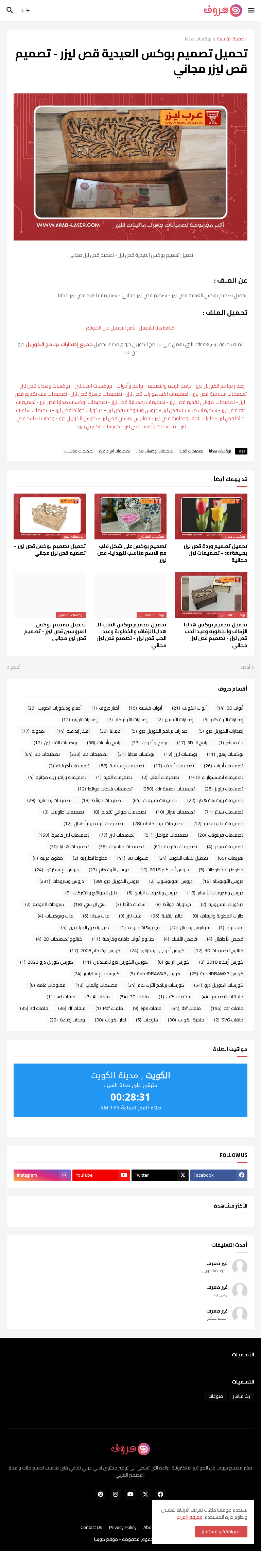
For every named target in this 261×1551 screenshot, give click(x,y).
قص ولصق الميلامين (85, 927)
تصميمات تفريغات (155, 800)
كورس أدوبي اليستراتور (157, 950)
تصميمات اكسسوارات (216, 777)
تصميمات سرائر (175, 811)
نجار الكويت (110, 1019)
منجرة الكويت (186, 1019)
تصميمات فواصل (166, 835)
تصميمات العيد (191, 451)
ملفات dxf (186, 1008)
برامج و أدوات (149, 742)
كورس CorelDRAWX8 (154, 973)
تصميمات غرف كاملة (158, 823)
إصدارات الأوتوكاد (127, 719)
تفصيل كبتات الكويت (183, 858)
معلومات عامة (48, 985)
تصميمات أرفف (174, 765)
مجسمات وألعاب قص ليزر (150, 426)
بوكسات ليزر (180, 754)
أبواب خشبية (145, 707)
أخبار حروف (105, 707)
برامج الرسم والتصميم (169, 386)
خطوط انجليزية (90, 858)
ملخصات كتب (175, 996)
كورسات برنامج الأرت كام (155, 985)
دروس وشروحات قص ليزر (132, 410)
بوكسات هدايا (198, 39)
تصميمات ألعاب (160, 777)
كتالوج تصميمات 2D (59, 938)
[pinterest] (100, 1494)
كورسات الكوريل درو (99, 426)
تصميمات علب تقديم (218, 823)
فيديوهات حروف (140, 927)
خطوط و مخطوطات (221, 869)
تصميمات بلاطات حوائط (105, 788)
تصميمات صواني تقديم (120, 811)
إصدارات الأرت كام (223, 719)
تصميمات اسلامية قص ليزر (220, 394)
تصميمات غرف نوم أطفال (93, 823)
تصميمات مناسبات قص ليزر (189, 410)
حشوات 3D (133, 858)
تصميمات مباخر (225, 846)
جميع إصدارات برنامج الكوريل (59, 344)
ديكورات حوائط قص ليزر (79, 410)
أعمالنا (111, 731)
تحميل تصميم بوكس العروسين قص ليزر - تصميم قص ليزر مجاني (55, 631)
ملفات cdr (227, 1008)
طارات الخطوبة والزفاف (218, 915)
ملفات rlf (72, 1008)
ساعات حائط (130, 904)
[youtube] (130, 1494)
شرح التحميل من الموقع (111, 328)
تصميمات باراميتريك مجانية (57, 777)
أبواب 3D (229, 707)
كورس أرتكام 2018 (221, 962)
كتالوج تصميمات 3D (218, 950)
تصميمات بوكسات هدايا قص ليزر (73, 402)
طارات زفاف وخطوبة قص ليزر (184, 418)
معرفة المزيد (190, 1517)
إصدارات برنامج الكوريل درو (160, 731)
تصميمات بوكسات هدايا (155, 451)
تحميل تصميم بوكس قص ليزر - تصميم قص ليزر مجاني (50, 550)
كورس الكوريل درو (78, 418)
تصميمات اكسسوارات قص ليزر (157, 394)
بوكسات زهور (225, 754)
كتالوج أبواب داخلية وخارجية (123, 938)
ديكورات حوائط (173, 904)
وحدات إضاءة (67, 1019)
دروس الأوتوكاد (223, 881)
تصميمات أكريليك (69, 765)
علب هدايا (96, 915)
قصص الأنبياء (180, 938)
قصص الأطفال (225, 938)
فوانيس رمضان (189, 927)
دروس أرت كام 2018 (164, 869)
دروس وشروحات (61, 881)
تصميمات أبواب (223, 765)
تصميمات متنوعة (175, 846)
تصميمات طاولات (63, 811)
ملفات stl (34, 1008)
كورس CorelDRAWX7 (216, 973)
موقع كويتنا (106, 1539)
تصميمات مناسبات (79, 451)
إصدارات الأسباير (175, 719)
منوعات (147, 1019)
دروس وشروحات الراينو (152, 892)
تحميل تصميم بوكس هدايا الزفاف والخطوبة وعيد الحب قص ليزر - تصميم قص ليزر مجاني (215, 635)
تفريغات (230, 858)
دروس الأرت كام (109, 869)
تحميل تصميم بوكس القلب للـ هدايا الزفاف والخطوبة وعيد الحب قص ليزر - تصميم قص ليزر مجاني (131, 635)
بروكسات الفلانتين (93, 386)
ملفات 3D (134, 996)
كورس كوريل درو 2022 (46, 962)
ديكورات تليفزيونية (222, 904)
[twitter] (145, 1494)
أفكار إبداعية (73, 731)
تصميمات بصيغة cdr (168, 788)
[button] (251, 10)
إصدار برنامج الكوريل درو (220, 386)
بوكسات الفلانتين (55, 742)
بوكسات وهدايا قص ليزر (45, 386)
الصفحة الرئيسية (232, 39)
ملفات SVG (228, 1019)
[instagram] (115, 1494)
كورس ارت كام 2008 (95, 950)
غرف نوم (231, 927)
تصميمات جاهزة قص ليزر (96, 394)
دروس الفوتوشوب (171, 881)
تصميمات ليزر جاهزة (114, 451)
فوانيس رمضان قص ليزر (125, 418)
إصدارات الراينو (80, 719)
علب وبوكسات (55, 915)
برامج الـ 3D (193, 742)
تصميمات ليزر (117, 835)
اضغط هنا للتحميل (157, 328)
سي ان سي (90, 904)
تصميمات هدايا (69, 846)
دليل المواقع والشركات (91, 892)
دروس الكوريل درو (116, 881)
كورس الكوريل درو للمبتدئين (115, 962)
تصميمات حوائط (102, 800)
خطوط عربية (48, 858)
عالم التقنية (167, 915)
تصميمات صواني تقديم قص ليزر (202, 402)
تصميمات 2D (89, 754)
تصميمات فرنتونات (220, 835)
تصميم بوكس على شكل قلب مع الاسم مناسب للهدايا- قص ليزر (132, 553)
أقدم (15, 667)
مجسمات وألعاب (96, 985)
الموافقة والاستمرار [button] (221, 1531)
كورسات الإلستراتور (96, 973)
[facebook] (160, 1494)
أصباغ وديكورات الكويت (55, 707)
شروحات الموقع (44, 904)
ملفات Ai (97, 996)
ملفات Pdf (109, 1008)
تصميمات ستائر (224, 811)
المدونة (34, 731)
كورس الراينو (173, 962)
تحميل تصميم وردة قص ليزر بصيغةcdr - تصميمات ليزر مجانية (215, 553)
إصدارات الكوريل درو (220, 731)
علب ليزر (130, 915)
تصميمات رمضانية (49, 800)
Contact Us (91, 1527)
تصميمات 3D (42, 754)
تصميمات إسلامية (121, 765)
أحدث (245, 667)
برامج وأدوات (130, 386)
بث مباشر (231, 742)
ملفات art (61, 996)
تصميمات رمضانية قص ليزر (138, 402)
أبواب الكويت (189, 707)
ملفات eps (147, 1008)
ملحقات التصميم (222, 996)
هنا (126, 352)
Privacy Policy (123, 1527)
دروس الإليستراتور (57, 869)
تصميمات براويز (224, 788)
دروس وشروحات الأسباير (215, 892)
